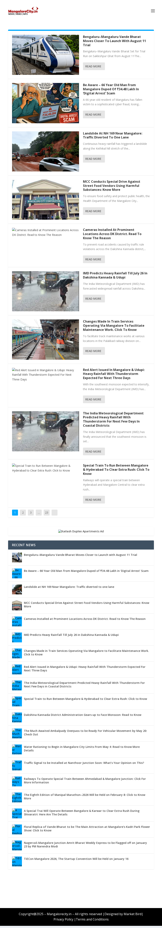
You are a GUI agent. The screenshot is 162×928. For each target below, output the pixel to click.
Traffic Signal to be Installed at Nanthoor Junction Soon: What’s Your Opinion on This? (84, 763)
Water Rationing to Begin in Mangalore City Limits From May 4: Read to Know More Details (82, 748)
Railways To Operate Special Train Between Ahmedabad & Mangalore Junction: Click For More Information (85, 780)
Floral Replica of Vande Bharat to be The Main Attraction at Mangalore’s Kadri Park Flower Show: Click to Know (87, 828)
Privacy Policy (63, 919)
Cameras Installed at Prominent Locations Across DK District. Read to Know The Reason (112, 234)
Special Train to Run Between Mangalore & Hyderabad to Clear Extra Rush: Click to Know (116, 469)
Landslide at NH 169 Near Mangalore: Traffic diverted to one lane (112, 135)
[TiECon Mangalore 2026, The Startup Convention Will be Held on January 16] (17, 861)
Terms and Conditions (92, 919)
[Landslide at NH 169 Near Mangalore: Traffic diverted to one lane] (45, 151)
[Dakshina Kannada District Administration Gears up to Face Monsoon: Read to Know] (17, 717)
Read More (93, 66)
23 (46, 512)
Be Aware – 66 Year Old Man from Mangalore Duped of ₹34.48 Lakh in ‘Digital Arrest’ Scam (111, 89)
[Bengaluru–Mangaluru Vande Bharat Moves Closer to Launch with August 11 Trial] (45, 55)
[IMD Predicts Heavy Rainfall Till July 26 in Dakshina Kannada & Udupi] (45, 291)
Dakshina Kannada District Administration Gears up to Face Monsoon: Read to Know (82, 715)
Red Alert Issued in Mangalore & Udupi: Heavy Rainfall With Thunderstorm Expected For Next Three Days (114, 374)
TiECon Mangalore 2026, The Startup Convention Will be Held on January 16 (76, 859)
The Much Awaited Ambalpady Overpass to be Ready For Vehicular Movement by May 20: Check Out (85, 732)
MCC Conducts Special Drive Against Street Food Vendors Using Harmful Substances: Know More (111, 185)
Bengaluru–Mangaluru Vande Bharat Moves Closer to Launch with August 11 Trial (114, 41)
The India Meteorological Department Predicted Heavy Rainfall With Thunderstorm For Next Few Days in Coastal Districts (113, 419)
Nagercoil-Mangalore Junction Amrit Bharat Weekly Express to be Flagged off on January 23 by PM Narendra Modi (85, 844)
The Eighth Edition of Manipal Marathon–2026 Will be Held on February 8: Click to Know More (84, 796)
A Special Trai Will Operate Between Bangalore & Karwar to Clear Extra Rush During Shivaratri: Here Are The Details (81, 812)
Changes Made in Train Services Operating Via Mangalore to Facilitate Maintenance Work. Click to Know (113, 325)
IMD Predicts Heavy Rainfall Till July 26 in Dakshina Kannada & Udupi (115, 275)
